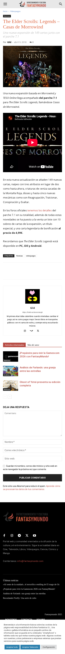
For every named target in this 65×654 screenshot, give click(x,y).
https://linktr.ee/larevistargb (32, 312)
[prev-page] (5, 397)
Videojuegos (15, 11)
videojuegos (31, 256)
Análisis (7, 375)
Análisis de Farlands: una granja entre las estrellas (24, 593)
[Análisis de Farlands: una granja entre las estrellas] (10, 371)
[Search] (61, 4)
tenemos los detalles (39, 210)
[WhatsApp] (27, 273)
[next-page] (10, 397)
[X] (13, 273)
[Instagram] (26, 331)
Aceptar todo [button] (12, 647)
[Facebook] (6, 273)
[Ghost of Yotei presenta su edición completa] (10, 385)
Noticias (7, 16)
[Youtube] (34, 536)
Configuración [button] (49, 647)
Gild (9, 42)
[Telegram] (34, 273)
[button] (5, 4)
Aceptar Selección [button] (30, 647)
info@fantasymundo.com (30, 561)
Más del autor (33, 345)
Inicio (5, 11)
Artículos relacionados (14, 345)
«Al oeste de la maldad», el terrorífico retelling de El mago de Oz (31, 584)
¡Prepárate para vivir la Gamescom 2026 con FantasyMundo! (29, 589)
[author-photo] (32, 303)
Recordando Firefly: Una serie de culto (19, 598)
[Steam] (32, 331)
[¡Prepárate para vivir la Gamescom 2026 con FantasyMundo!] (10, 356)
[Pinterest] (20, 273)
